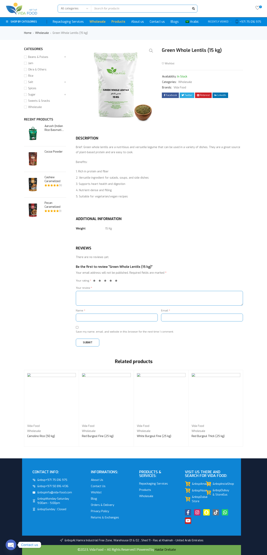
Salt (30, 82)
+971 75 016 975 (250, 22)
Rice (30, 76)
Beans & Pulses (38, 57)
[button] (151, 51)
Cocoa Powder (54, 152)
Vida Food (180, 87)
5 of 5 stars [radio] (117, 281)
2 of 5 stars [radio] (101, 281)
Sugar (32, 94)
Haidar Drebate (165, 550)
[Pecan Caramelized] (33, 210)
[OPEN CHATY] (11, 545)
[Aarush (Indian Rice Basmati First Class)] (33, 133)
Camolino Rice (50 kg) (41, 436)
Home (27, 33)
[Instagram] (197, 512)
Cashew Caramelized (52, 179)
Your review (84, 288)
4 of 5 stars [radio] (111, 281)
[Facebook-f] (188, 512)
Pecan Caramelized (52, 205)
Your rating (83, 280)
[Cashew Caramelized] (33, 184)
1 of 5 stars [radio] (95, 281)
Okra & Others (37, 69)
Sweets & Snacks (39, 101)
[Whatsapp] (225, 512)
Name (80, 310)
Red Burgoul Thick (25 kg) (208, 436)
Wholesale (42, 33)
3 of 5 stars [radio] (106, 281)
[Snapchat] (206, 512)
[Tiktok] (216, 512)
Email (165, 310)
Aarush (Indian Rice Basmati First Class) (54, 128)
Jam (30, 63)
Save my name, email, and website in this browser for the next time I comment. (125, 331)
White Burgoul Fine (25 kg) (154, 436)
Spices (32, 88)
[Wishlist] (257, 8)
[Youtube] (188, 520)
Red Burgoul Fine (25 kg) (98, 436)
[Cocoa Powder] (33, 159)
